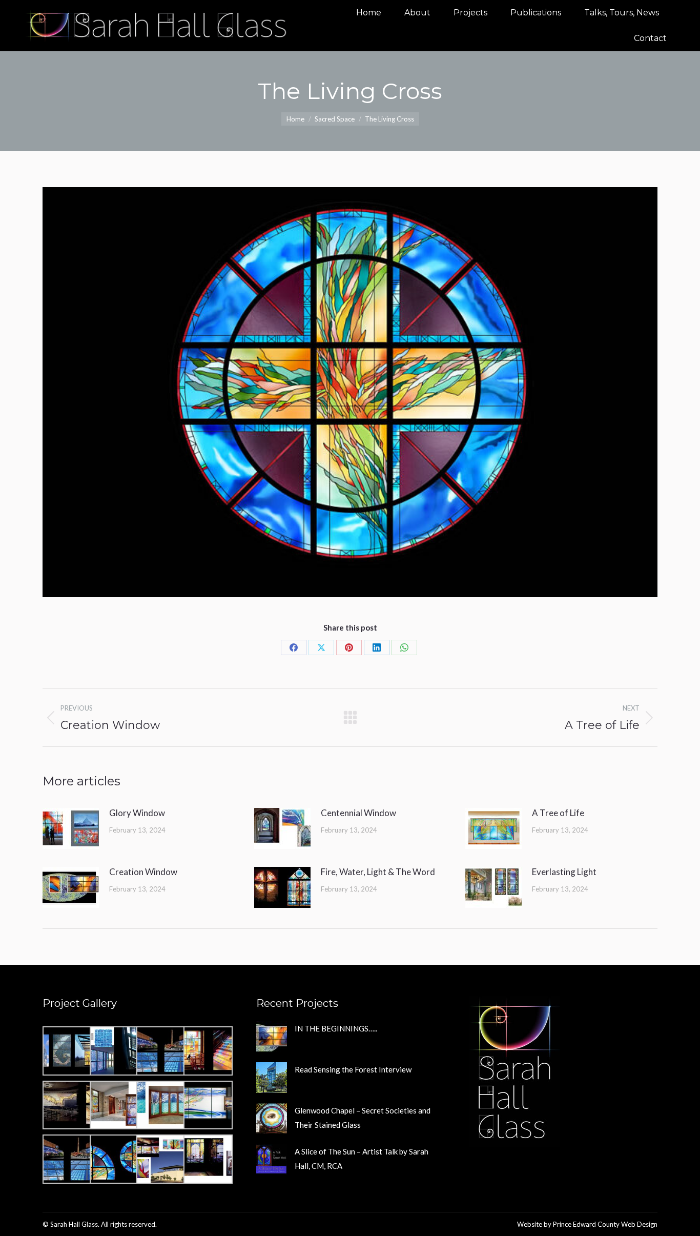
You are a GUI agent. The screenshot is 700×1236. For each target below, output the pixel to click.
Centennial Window (358, 812)
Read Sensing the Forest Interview (353, 1069)
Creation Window (143, 871)
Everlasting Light (564, 871)
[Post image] (71, 828)
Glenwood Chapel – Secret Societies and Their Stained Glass (362, 1117)
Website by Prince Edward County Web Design (587, 1224)
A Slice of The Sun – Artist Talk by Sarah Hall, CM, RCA (361, 1158)
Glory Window (137, 812)
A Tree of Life (558, 812)
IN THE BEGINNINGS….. (336, 1028)
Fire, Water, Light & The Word (378, 871)
